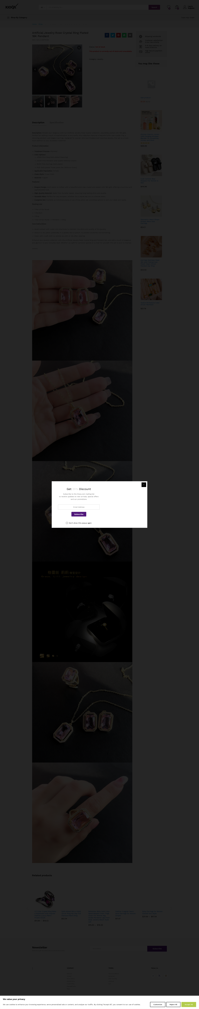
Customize (157, 1004)
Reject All (173, 1004)
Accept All (189, 1004)
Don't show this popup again (80, 523)
